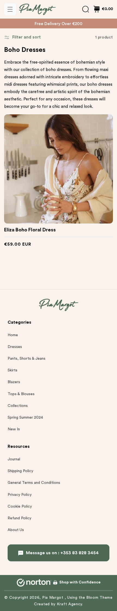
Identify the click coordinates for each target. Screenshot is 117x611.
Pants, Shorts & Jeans (26, 358)
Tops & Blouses (21, 394)
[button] (10, 9)
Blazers (14, 382)
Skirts (12, 370)
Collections (18, 406)
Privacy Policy (20, 495)
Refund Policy (19, 518)
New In (14, 429)
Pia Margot (53, 598)
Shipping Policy (20, 471)
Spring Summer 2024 (25, 417)
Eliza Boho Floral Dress (30, 229)
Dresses (15, 347)
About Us (16, 530)
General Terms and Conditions (34, 483)
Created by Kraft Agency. (58, 604)
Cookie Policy (20, 506)
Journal (14, 459)
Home (13, 335)
